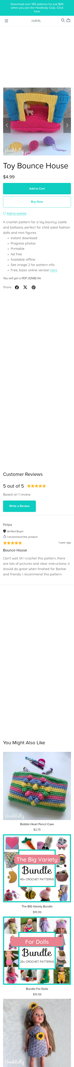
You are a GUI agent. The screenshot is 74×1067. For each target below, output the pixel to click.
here (53, 270)
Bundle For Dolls (37, 989)
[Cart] (70, 20)
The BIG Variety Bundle (37, 906)
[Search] (63, 20)
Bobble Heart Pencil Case (37, 824)
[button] (7, 125)
